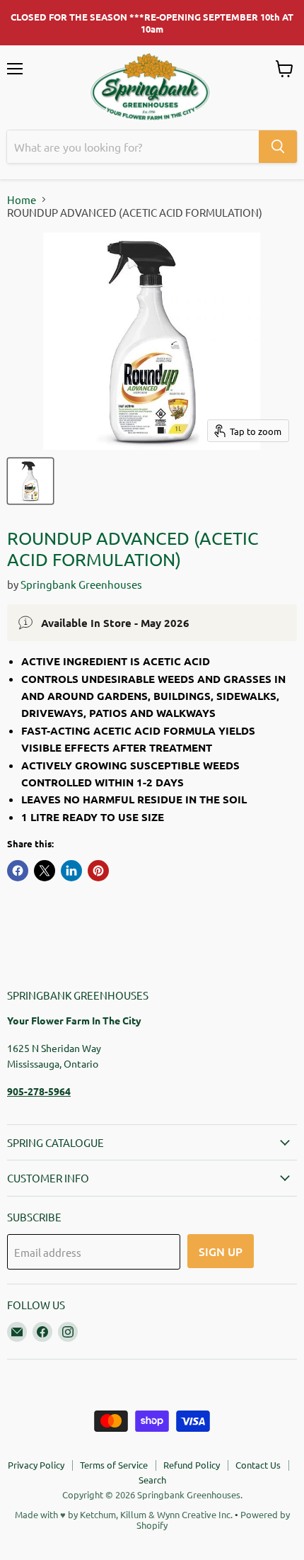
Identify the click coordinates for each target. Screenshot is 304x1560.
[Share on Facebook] (17, 870)
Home (21, 199)
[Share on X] (44, 870)
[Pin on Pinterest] (98, 870)
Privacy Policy (36, 1465)
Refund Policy (191, 1465)
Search (152, 1480)
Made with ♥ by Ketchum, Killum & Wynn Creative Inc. (124, 1514)
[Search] (278, 146)
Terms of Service (114, 1465)
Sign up (220, 1251)
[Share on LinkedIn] (71, 870)
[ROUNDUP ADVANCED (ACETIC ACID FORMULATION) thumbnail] (30, 481)
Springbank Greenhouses (81, 584)
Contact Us (258, 1465)
